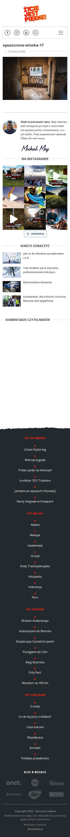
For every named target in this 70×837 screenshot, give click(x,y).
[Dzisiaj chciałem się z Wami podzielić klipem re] (13, 197)
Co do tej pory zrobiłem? (35, 717)
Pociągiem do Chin (35, 652)
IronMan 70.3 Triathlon (35, 481)
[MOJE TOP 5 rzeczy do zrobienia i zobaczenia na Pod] (35, 219)
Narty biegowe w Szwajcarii (35, 501)
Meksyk (35, 535)
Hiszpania (35, 577)
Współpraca (35, 737)
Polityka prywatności (35, 758)
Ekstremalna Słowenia (37, 282)
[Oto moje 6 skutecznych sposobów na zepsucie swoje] (13, 219)
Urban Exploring (35, 450)
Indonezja (35, 587)
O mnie (35, 706)
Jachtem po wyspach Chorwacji (35, 491)
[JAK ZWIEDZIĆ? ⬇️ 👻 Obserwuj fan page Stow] (56, 176)
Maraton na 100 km (35, 683)
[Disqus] (35, 373)
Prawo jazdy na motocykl (35, 470)
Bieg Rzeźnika (35, 662)
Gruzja (35, 556)
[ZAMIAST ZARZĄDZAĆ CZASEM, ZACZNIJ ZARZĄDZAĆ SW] (56, 219)
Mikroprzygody (35, 460)
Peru (35, 597)
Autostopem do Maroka (35, 631)
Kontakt (35, 748)
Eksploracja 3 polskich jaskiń (35, 641)
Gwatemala (35, 545)
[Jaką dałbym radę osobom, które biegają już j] (35, 197)
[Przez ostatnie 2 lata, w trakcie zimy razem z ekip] (35, 176)
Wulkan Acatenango (35, 621)
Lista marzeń (35, 727)
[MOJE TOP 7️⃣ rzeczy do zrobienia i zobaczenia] (13, 176)
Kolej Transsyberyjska (35, 566)
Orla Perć (35, 672)
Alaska (35, 525)
